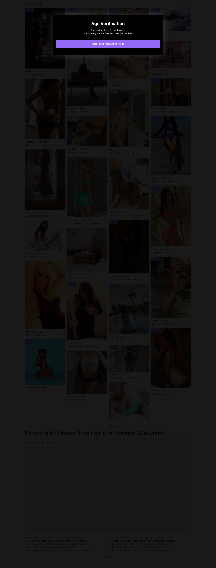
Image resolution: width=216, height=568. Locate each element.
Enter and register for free (108, 43)
